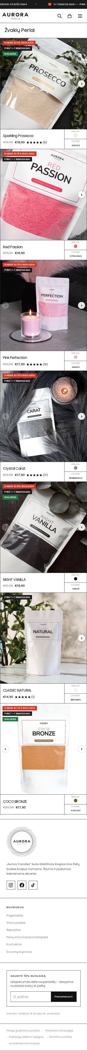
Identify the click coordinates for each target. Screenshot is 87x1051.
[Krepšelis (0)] (69, 16)
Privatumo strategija (59, 1030)
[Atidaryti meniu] (80, 16)
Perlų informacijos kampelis (27, 937)
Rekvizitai (13, 930)
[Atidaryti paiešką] (59, 16)
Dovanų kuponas (19, 952)
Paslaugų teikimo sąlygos (26, 1037)
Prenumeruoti (64, 996)
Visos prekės (16, 923)
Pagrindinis (14, 915)
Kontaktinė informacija (24, 1043)
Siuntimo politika (60, 1037)
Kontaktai (14, 944)
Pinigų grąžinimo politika (23, 1030)
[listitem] (10, 885)
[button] (35, 142)
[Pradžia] (15, 16)
